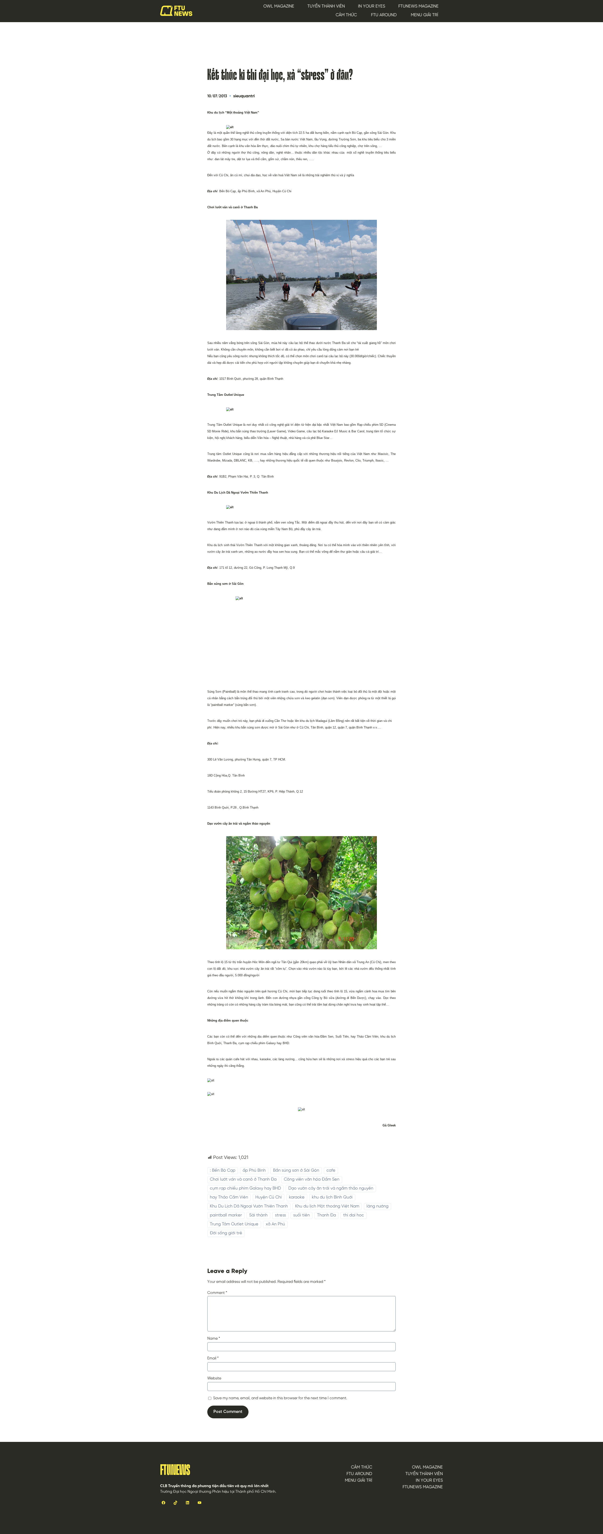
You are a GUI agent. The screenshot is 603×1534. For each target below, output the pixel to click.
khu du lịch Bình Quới (332, 1197)
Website (214, 1378)
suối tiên (301, 1215)
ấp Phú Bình (254, 1170)
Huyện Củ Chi (268, 1197)
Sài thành (258, 1215)
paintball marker (226, 1215)
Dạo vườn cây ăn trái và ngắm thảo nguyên (330, 1188)
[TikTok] (175, 1502)
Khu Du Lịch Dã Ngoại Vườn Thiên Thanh (249, 1206)
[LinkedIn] (187, 1502)
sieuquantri (244, 96)
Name (213, 1339)
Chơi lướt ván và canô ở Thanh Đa (243, 1179)
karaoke (297, 1197)
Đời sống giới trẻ (226, 1233)
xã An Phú (275, 1224)
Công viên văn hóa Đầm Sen (311, 1179)
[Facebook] (163, 1502)
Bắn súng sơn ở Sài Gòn (296, 1170)
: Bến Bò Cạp (222, 1170)
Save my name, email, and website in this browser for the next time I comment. (280, 1398)
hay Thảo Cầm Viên (229, 1197)
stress (280, 1215)
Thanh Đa (326, 1215)
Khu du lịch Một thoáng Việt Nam (327, 1206)
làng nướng (377, 1206)
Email (213, 1358)
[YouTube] (199, 1502)
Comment (217, 1293)
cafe (330, 1170)
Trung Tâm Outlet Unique (234, 1224)
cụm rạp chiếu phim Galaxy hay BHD (245, 1188)
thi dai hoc (353, 1215)
